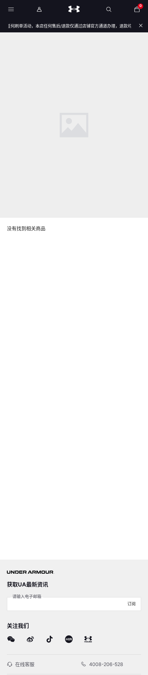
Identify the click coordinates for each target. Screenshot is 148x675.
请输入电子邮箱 (26, 596)
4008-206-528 (106, 664)
